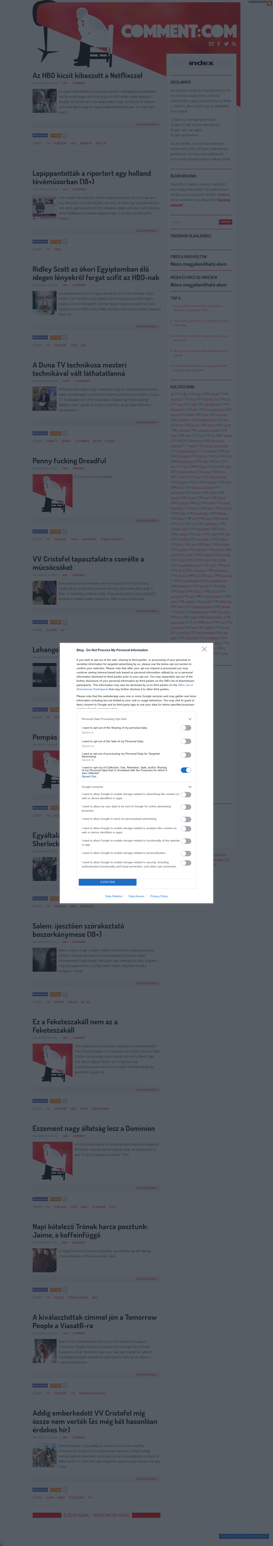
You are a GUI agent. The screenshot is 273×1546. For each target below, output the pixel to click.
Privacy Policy (159, 896)
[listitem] (136, 719)
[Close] (205, 650)
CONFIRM (107, 882)
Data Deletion (114, 896)
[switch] (186, 727)
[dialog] (136, 773)
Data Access (136, 896)
